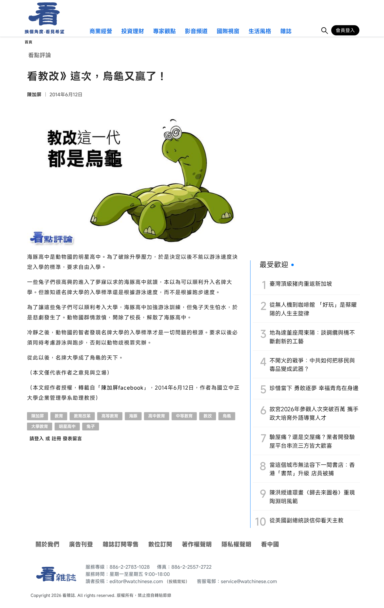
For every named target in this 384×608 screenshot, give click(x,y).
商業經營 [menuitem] (100, 31)
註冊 (56, 438)
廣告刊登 (81, 544)
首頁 (28, 42)
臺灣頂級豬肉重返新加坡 (300, 283)
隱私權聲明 (236, 544)
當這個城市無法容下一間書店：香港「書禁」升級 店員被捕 (312, 469)
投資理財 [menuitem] (132, 31)
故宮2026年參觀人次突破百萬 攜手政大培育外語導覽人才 (313, 413)
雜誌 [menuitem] (286, 31)
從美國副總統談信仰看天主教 (306, 520)
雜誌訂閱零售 (121, 544)
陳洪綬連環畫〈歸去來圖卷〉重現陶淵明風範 (312, 497)
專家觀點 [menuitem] (164, 31)
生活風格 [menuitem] (259, 31)
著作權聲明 (197, 544)
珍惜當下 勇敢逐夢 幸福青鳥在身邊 (313, 388)
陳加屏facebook (122, 387)
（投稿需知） (177, 581)
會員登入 (345, 30)
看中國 (270, 544)
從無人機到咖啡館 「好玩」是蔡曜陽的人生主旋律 (313, 309)
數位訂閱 (160, 544)
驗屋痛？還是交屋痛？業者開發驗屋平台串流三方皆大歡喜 (312, 441)
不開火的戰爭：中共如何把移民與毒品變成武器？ (312, 365)
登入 (39, 438)
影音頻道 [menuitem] (196, 31)
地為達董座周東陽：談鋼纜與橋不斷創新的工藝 (312, 337)
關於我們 (47, 544)
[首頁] (42, 13)
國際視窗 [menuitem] (228, 31)
